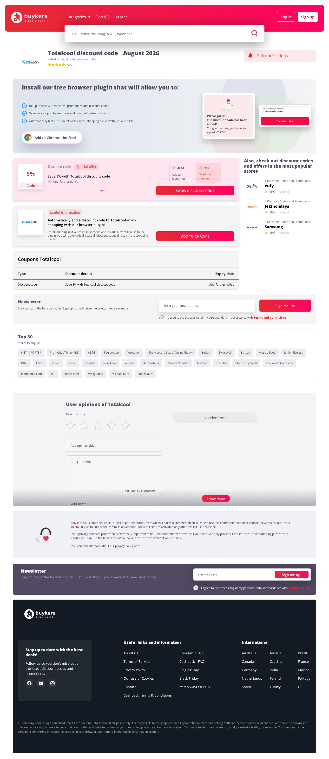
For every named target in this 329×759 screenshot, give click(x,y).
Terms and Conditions (270, 317)
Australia (249, 653)
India (274, 670)
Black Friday (189, 678)
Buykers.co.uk (80, 523)
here (137, 546)
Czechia (276, 661)
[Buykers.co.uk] (36, 17)
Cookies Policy (299, 588)
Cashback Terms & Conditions (148, 695)
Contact (130, 686)
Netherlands (252, 678)
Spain (246, 686)
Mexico (303, 670)
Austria (275, 653)
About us (131, 653)
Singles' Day (189, 670)
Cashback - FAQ (191, 661)
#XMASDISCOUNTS (194, 686)
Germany (249, 670)
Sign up (308, 17)
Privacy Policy (134, 670)
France (303, 661)
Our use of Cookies (139, 678)
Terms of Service (137, 661)
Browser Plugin (191, 653)
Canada (248, 661)
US (300, 686)
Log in (286, 17)
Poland (275, 678)
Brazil (302, 653)
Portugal (304, 678)
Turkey (275, 686)
